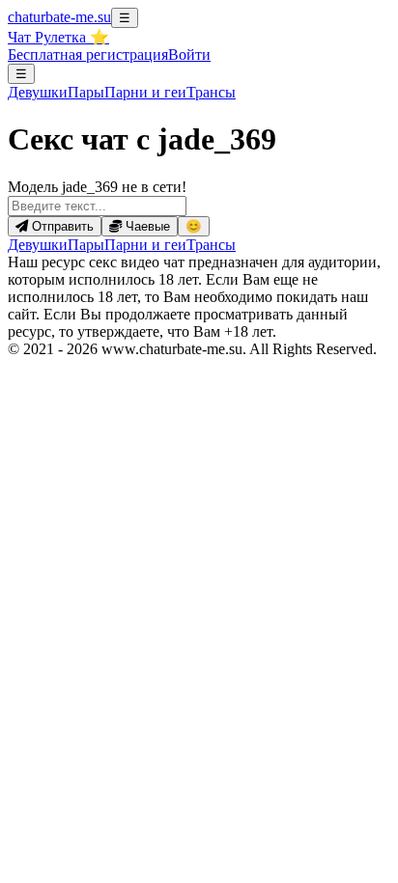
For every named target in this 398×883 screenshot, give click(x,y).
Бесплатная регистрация (88, 54)
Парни (145, 92)
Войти (189, 54)
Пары (86, 92)
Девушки (38, 92)
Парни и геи (145, 244)
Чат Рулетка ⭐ (58, 37)
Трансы (211, 92)
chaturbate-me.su (59, 17)
